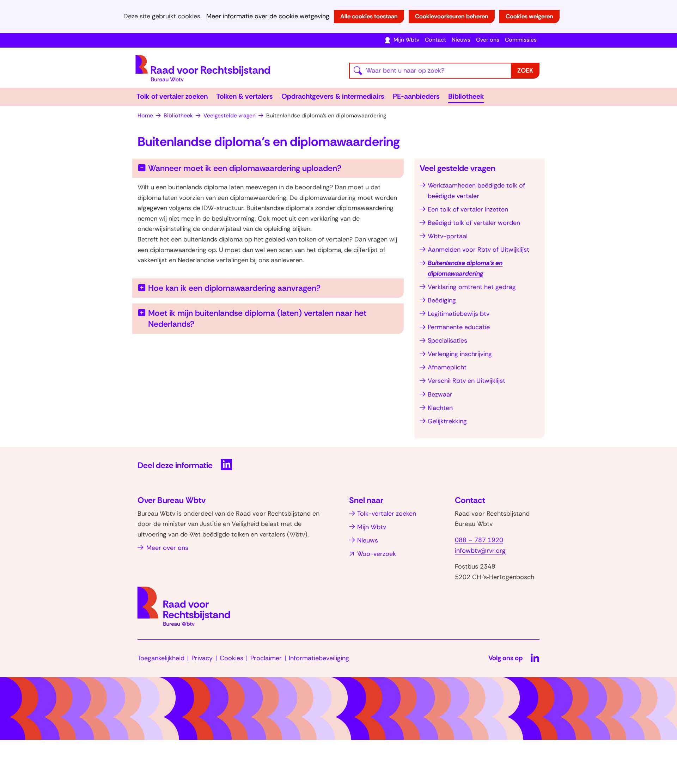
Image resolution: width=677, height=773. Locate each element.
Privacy (202, 658)
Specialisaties (447, 340)
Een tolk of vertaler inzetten (468, 209)
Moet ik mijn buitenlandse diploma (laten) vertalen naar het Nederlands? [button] (257, 318)
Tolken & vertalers (244, 96)
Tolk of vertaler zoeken (172, 96)
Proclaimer (266, 658)
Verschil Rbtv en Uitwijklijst (466, 380)
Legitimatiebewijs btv (458, 313)
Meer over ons (167, 548)
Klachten (440, 408)
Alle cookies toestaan (369, 16)
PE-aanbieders (416, 96)
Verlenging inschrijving (460, 354)
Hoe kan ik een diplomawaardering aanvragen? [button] (234, 288)
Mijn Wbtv (406, 39)
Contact (435, 39)
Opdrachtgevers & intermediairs (332, 96)
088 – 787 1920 (479, 540)
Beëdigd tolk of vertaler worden (474, 223)
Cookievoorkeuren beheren (451, 16)
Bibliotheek (466, 96)
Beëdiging (442, 300)
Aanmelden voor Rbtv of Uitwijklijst (478, 249)
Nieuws (461, 39)
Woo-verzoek (376, 554)
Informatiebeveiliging (319, 658)
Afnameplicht (447, 367)
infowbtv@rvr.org (480, 550)
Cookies (231, 658)
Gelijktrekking (447, 421)
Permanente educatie (459, 327)
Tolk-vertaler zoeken (386, 513)
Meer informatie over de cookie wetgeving (267, 16)
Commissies (521, 39)
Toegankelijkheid (161, 658)
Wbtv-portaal (448, 236)
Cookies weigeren (529, 16)
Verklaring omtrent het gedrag (472, 287)
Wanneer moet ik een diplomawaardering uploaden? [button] (244, 168)
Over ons (487, 39)
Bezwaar (440, 394)
